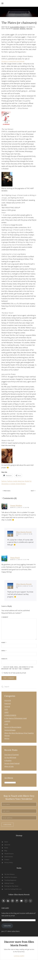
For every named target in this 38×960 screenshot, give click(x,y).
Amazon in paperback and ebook (12, 61)
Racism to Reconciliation (12, 727)
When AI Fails (9, 766)
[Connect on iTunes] (26, 901)
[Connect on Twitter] (3, 901)
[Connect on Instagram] (12, 901)
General (23, 28)
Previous (7, 491)
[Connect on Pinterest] (17, 901)
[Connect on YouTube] (21, 901)
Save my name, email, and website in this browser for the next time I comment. (17, 668)
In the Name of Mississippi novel (15, 718)
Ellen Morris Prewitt (18, 27)
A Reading (7, 760)
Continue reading (19, 956)
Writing (29, 28)
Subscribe (7, 824)
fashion (3, 481)
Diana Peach (15, 558)
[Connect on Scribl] (30, 901)
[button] (2, 3)
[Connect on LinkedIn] (8, 901)
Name (3, 642)
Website (4, 659)
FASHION (16, 28)
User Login (5, 908)
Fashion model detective (15, 481)
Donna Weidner (16, 505)
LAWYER (7, 721)
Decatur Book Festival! (12, 763)
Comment (4, 617)
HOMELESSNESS (10, 715)
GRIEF (6, 712)
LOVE (6, 724)
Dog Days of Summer (11, 755)
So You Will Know (10, 757)
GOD (6, 709)
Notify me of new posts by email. (15, 673)
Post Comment (9, 678)
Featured (7, 703)
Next (32, 491)
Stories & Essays (9, 730)
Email (4, 650)
